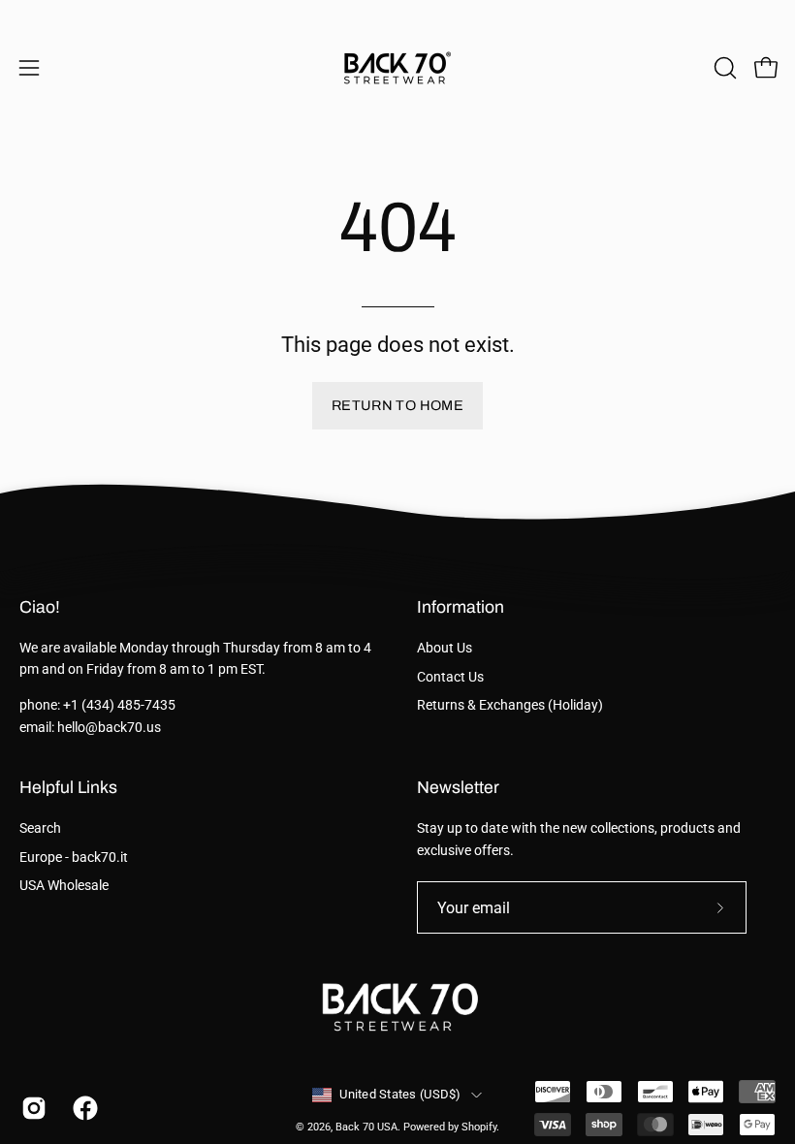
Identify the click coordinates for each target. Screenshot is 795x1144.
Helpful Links (68, 788)
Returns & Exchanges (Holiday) (510, 705)
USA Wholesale (64, 886)
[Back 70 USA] (397, 68)
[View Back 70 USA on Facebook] (84, 1108)
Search (40, 828)
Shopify (478, 1127)
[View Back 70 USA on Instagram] (32, 1108)
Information (460, 607)
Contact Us (450, 677)
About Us (444, 648)
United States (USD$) (400, 1094)
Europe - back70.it (73, 857)
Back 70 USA (366, 1127)
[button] (723, 67)
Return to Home (397, 405)
